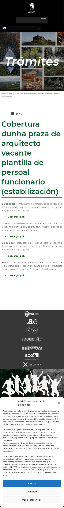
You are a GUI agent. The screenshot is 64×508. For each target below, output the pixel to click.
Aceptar (32, 483)
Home (3, 93)
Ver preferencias (32, 499)
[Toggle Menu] (43, 19)
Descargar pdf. (16, 216)
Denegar (32, 491)
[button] (59, 403)
